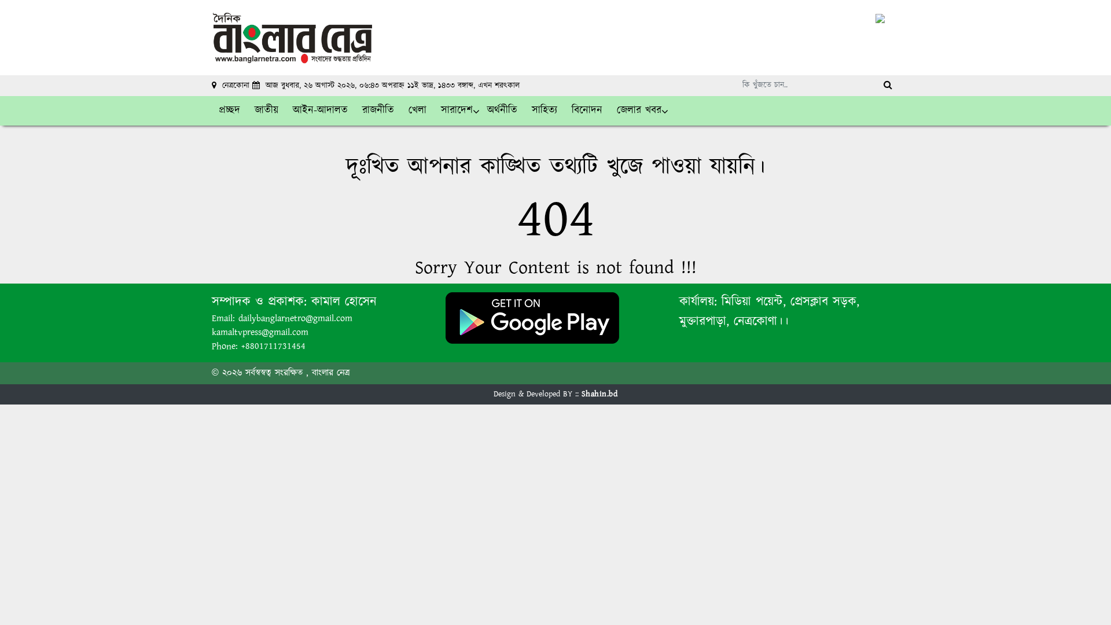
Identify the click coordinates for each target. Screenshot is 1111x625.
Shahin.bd (600, 394)
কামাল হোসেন (344, 302)
